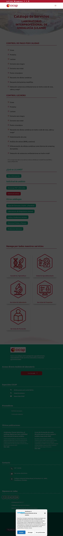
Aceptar (21, 532)
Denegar (30, 532)
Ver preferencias (40, 532)
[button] (45, 513)
